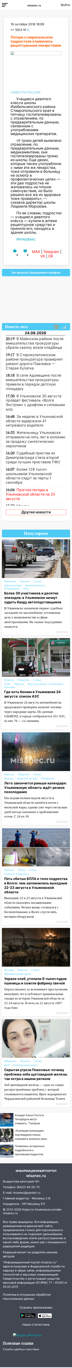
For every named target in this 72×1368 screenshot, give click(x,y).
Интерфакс (26, 239)
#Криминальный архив (17, 974)
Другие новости (36, 512)
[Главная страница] (34, 5)
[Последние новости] (56, 327)
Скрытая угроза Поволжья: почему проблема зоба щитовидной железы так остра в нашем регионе (35, 1074)
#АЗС (7, 684)
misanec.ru (10, 1213)
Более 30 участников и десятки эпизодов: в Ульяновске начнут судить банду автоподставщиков (32, 597)
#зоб (6, 1065)
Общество (23, 680)
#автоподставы (12, 585)
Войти (65, 5)
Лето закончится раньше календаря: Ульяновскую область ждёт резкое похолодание (35, 787)
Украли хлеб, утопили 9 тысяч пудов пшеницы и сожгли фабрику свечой (35, 981)
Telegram (51, 252)
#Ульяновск (47, 778)
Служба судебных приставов (21, 1349)
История (9, 970)
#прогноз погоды (27, 778)
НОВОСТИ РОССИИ (25, 92)
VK (42, 256)
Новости (25, 581)
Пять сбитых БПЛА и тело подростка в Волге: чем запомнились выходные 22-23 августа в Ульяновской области (35, 885)
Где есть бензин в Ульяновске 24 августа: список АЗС (32, 694)
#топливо (9, 687)
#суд (25, 588)
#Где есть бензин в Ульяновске (45, 684)
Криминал (10, 581)
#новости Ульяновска (16, 874)
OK (50, 256)
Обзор (21, 870)
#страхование (12, 588)
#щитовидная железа (25, 1065)
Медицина (10, 1061)
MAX (36, 252)
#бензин (19, 684)
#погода (8, 778)
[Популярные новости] (64, 327)
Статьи (37, 581)
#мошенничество (35, 585)
